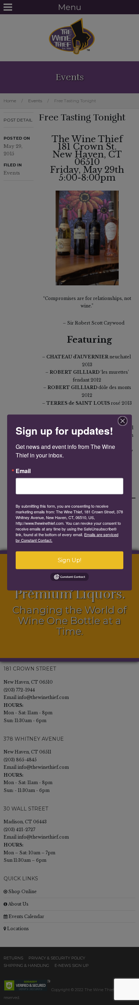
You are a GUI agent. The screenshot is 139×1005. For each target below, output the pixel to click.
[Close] (122, 420)
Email (23, 470)
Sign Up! (69, 559)
